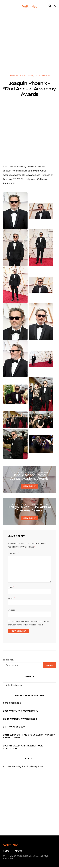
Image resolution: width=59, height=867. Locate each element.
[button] (55, 6)
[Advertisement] (29, 41)
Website (11, 610)
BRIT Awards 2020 (14, 727)
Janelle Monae (43, 472)
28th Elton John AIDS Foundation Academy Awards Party (29, 736)
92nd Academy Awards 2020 (20, 76)
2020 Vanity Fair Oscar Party (20, 711)
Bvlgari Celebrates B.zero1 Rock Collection (23, 747)
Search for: (8, 660)
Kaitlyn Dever (43, 504)
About (19, 851)
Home (6, 851)
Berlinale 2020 (12, 703)
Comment (12, 553)
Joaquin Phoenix (43, 76)
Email (11, 598)
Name (11, 586)
